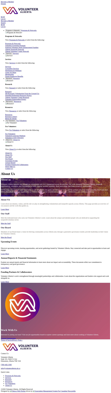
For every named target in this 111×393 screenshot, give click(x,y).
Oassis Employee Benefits (14, 76)
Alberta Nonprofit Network (14, 49)
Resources (9, 101)
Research (9, 78)
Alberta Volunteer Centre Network (17, 51)
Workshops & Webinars (13, 70)
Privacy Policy (17, 340)
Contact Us (9, 168)
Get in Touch (5, 195)
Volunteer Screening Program (15, 46)
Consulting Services (12, 69)
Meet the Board (6, 237)
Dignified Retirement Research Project (18, 95)
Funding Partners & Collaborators (16, 165)
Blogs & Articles (11, 119)
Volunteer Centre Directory (14, 138)
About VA (8, 155)
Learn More (5, 209)
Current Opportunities (8, 338)
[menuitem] (13, 376)
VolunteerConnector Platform (15, 136)
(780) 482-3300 (6, 365)
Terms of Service (6, 340)
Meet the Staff (6, 223)
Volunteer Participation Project (15, 99)
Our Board (9, 159)
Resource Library (11, 117)
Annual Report (10, 163)
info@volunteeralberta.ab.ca (10, 368)
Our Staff (8, 157)
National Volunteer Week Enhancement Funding (21, 47)
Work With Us (10, 167)
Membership (9, 74)
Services (9, 53)
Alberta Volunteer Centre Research (17, 97)
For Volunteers (10, 121)
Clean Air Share (10, 72)
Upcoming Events (11, 161)
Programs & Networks (13, 30)
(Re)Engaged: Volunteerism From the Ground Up (22, 94)
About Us (9, 140)
